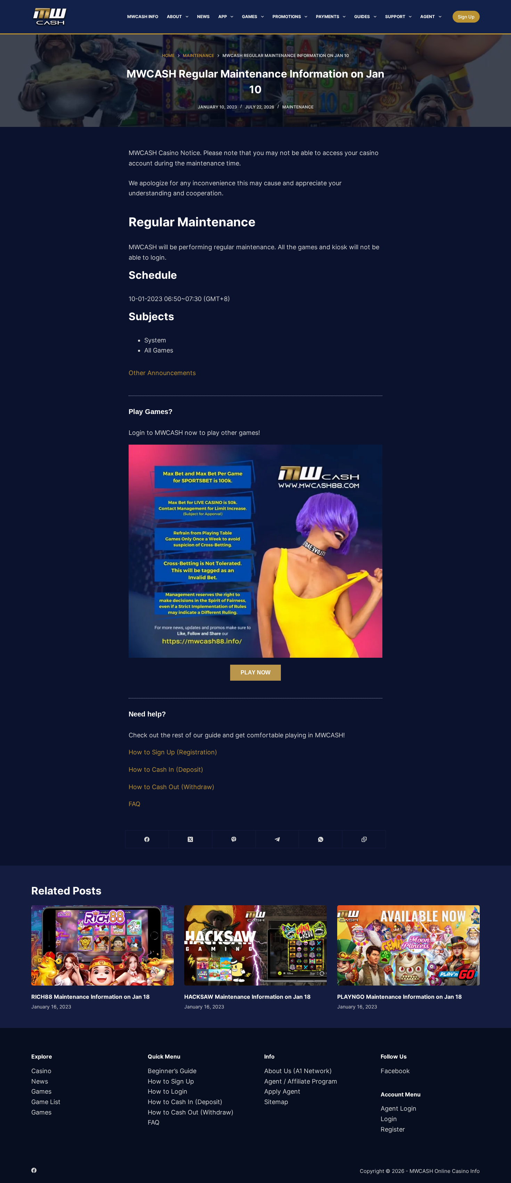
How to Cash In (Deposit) (166, 769)
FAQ (134, 804)
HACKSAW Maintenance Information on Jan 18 (247, 996)
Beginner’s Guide (172, 1071)
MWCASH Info (142, 16)
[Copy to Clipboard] (364, 839)
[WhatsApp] (320, 839)
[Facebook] (147, 839)
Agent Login (398, 1108)
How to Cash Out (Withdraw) (171, 787)
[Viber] (234, 839)
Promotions (287, 16)
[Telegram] (277, 839)
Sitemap (276, 1101)
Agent (427, 16)
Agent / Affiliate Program (300, 1081)
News (203, 16)
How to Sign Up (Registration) (173, 752)
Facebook (395, 1071)
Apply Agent (282, 1091)
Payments (327, 16)
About (174, 16)
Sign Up (466, 16)
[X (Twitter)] (190, 839)
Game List (45, 1101)
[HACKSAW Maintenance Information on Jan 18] (255, 945)
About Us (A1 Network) (298, 1071)
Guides (362, 16)
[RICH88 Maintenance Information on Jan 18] (102, 945)
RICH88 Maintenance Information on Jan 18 (90, 996)
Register (393, 1129)
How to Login (167, 1091)
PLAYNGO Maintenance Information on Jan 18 (399, 996)
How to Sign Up (171, 1081)
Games (249, 16)
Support (395, 16)
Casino (41, 1071)
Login (389, 1119)
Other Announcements (162, 372)
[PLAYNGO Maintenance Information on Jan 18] (408, 945)
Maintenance (298, 107)
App (222, 16)
